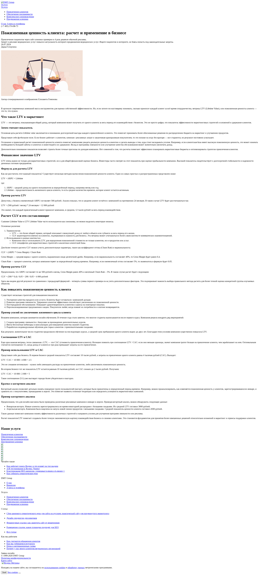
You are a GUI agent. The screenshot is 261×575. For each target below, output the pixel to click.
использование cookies (54, 567)
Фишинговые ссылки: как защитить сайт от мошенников (33, 523)
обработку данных (76, 567)
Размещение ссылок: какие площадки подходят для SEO (33, 527)
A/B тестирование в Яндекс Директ (23, 468)
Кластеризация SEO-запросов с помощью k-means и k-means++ (36, 471)
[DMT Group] (7, 2)
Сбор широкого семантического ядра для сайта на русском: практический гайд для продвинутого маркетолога (58, 513)
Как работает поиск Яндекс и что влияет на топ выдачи (32, 466)
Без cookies (13, 572)
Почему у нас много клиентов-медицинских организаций (33, 548)
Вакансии (11, 485)
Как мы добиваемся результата (21, 544)
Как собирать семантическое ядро (22, 473)
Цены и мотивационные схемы (21, 546)
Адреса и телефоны (16, 24)
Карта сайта (6, 560)
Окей (4, 572)
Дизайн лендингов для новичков (22, 518)
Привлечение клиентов (17, 12)
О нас (3, 24)
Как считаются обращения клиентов (23, 541)
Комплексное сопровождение (20, 16)
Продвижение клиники (17, 19)
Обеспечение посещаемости (20, 14)
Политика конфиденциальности (16, 558)
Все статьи (11, 532)
